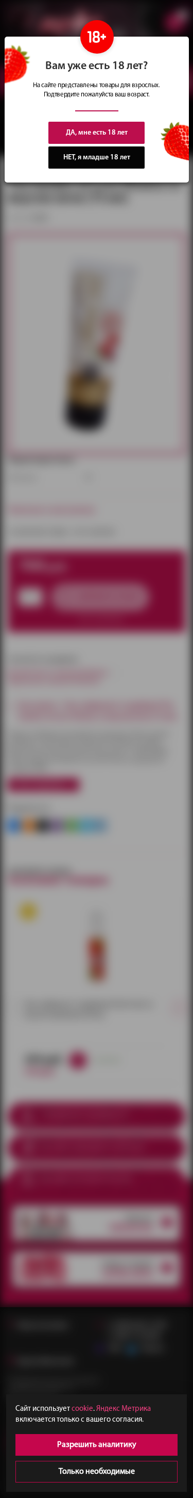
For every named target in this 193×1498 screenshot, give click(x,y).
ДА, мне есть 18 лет (97, 133)
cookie (82, 1409)
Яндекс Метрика (123, 1409)
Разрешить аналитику (96, 1445)
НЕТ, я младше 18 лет (96, 157)
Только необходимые (97, 1472)
